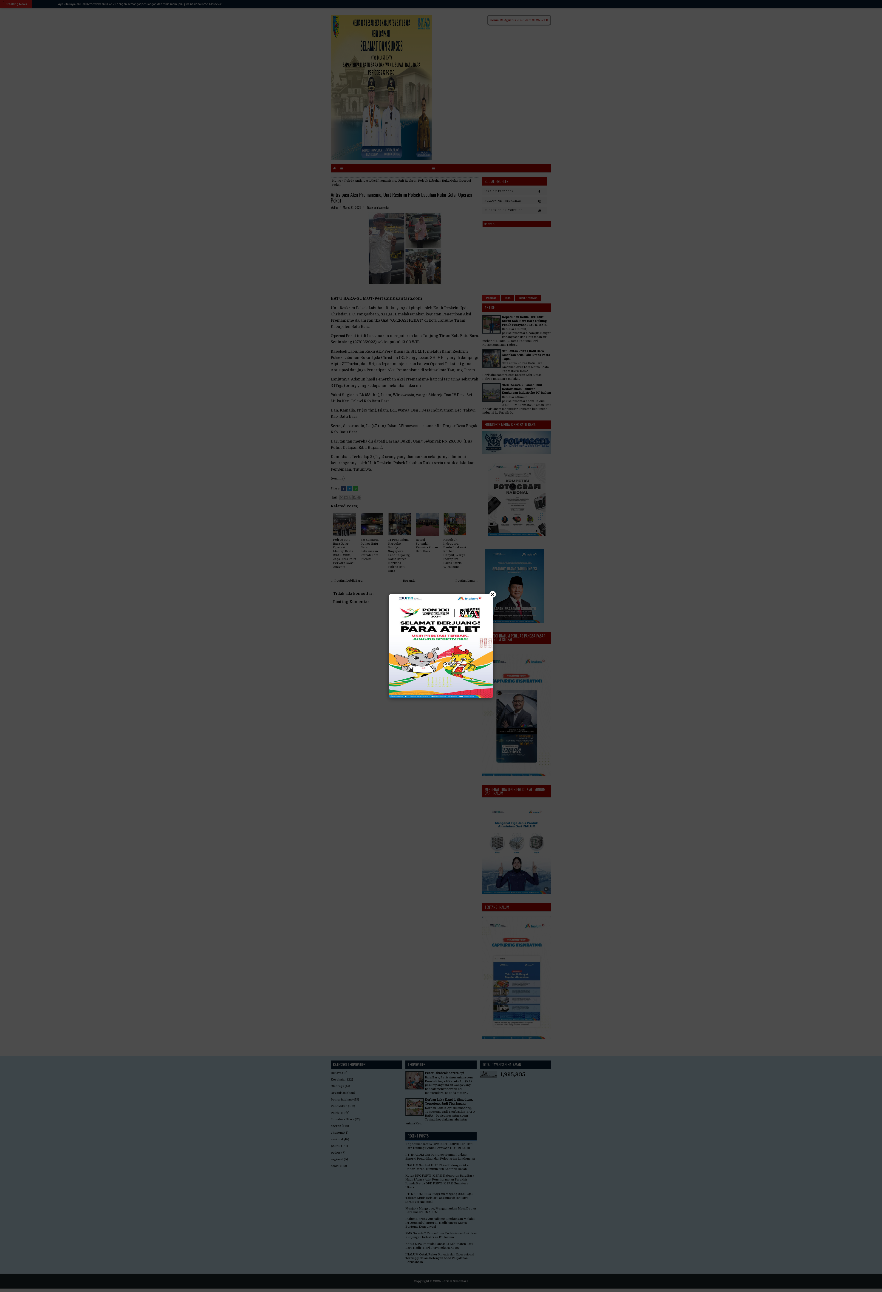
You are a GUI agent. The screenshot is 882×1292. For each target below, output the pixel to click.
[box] (441, 646)
